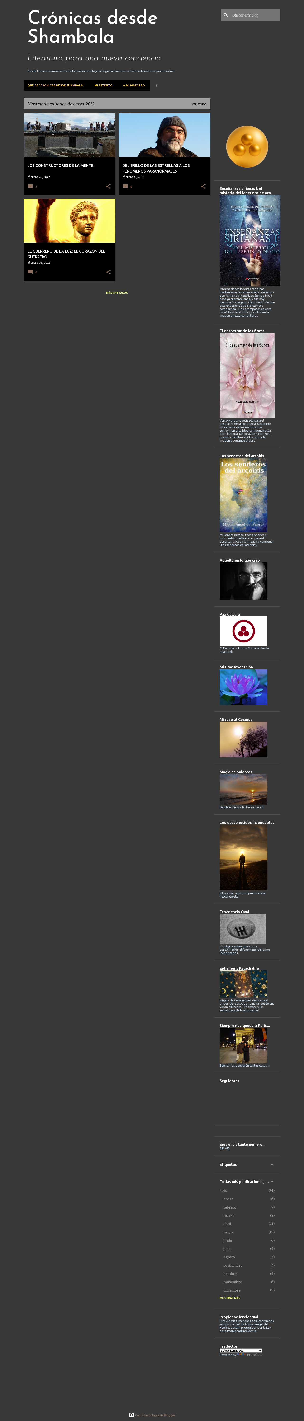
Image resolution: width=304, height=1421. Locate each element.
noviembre (232, 1282)
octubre (230, 1274)
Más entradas (117, 292)
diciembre (231, 1290)
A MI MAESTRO (134, 85)
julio (227, 1249)
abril (227, 1224)
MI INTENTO (104, 85)
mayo (228, 1232)
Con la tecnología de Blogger (154, 1415)
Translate (254, 1355)
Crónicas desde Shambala (93, 28)
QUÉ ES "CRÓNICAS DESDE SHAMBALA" (56, 85)
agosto (229, 1257)
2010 (223, 1191)
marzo (228, 1216)
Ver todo (199, 104)
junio (227, 1240)
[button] (108, 187)
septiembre (232, 1265)
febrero (229, 1207)
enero (228, 1199)
